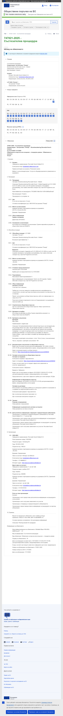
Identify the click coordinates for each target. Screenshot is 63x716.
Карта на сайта (8, 667)
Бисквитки (6, 653)
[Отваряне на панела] (6, 48)
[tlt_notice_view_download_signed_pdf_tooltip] (53, 102)
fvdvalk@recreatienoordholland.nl (32, 485)
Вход (45, 5)
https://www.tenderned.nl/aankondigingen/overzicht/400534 (33, 352)
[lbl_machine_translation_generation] (23, 127)
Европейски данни (9, 678)
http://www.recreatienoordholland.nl (31, 462)
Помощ (6, 631)
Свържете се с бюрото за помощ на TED (15, 634)
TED (5, 33)
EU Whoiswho (7, 684)
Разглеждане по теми (41, 27)
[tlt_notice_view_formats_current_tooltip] (54, 141)
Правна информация (9, 650)
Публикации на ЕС (9, 687)
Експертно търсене (28, 27)
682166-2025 (43, 53)
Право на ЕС (7, 675)
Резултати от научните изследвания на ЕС (15, 681)
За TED (6, 664)
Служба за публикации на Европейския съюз (17, 619)
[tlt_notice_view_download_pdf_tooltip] (8, 116)
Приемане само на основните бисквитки (41, 712)
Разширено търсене (16, 27)
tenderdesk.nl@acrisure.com (26, 77)
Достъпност (7, 656)
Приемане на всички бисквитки (16, 712)
